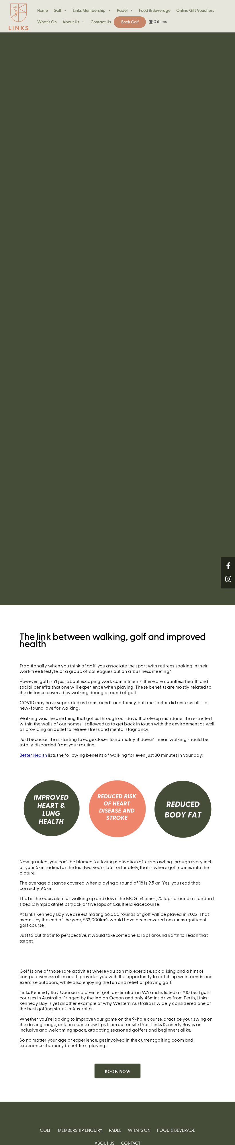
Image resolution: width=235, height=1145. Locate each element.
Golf (57, 11)
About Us (70, 22)
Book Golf (130, 22)
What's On (47, 22)
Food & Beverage (155, 11)
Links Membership (89, 11)
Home (42, 11)
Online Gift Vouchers (195, 11)
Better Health (33, 755)
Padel (122, 11)
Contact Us (101, 22)
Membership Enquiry (80, 1130)
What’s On (139, 1130)
